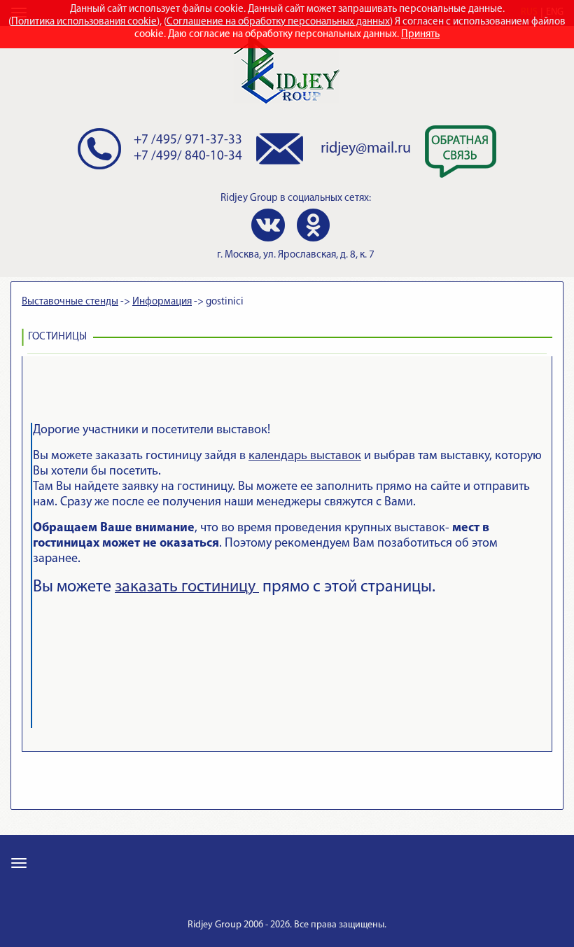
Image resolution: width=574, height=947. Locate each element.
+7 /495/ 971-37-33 (188, 140)
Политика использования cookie (84, 22)
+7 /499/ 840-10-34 (188, 156)
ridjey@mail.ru (366, 149)
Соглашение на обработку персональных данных (278, 22)
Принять (420, 34)
